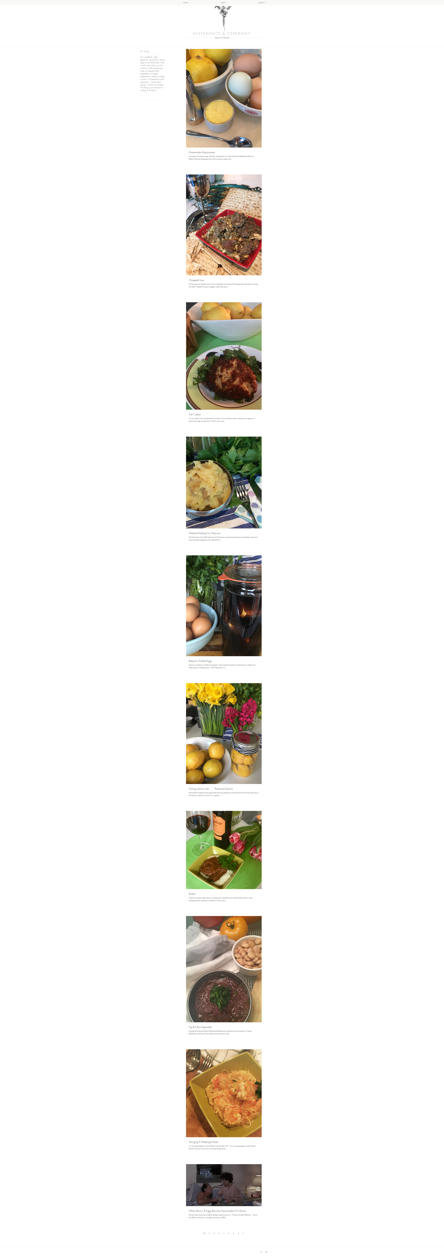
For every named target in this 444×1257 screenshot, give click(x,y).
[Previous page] (209, 1233)
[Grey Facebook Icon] (261, 1252)
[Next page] (238, 1233)
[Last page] (243, 1233)
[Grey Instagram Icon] (266, 1252)
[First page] (204, 1233)
